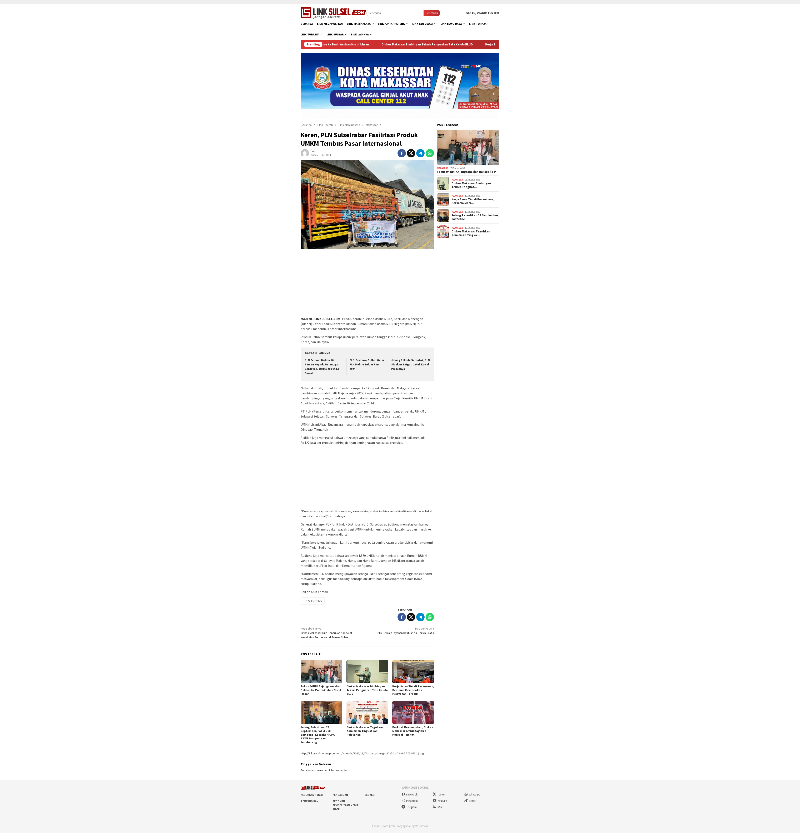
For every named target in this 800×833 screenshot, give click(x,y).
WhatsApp (474, 794)
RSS (440, 807)
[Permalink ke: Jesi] (305, 153)
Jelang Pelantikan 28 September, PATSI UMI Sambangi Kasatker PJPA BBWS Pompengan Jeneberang (318, 734)
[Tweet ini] (411, 153)
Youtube (442, 801)
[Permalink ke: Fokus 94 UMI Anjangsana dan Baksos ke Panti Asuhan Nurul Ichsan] (321, 671)
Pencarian (432, 13)
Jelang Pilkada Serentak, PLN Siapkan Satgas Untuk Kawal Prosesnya (410, 364)
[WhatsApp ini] (430, 153)
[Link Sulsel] (333, 12)
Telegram (411, 807)
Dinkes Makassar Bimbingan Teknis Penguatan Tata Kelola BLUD (379, 44)
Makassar (442, 168)
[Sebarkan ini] (402, 153)
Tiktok (472, 801)
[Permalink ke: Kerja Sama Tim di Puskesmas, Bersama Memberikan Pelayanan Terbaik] (413, 671)
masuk (319, 770)
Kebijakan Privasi (312, 795)
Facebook (412, 794)
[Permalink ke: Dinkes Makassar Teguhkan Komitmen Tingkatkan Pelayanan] (367, 712)
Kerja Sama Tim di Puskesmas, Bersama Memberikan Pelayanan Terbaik (488, 44)
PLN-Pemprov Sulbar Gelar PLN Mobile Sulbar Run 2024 (367, 364)
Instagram (412, 801)
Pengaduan (340, 795)
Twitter (441, 794)
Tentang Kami (310, 801)
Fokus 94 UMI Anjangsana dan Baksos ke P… (467, 172)
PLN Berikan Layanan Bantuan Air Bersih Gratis (406, 631)
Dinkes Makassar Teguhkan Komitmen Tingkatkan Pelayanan (365, 730)
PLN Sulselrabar (312, 601)
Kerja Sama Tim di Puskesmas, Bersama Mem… (472, 201)
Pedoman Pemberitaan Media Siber (345, 805)
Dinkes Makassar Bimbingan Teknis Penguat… (471, 185)
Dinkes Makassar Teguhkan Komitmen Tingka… (470, 233)
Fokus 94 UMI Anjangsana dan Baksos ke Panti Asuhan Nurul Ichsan (321, 690)
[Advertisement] (367, 285)
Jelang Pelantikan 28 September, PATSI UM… (475, 217)
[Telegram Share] (420, 153)
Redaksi (370, 795)
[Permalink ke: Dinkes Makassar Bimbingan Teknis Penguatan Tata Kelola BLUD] (367, 671)
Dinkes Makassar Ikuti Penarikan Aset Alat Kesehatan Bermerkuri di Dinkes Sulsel (326, 633)
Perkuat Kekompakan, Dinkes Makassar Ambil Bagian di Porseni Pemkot (412, 730)
